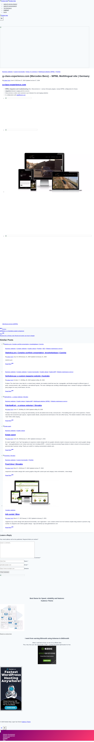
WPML (16, 324)
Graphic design (32, 348)
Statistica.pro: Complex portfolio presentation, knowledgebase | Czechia (35, 353)
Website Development (10, 4)
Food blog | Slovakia (14, 464)
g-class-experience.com (14, 85)
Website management (10, 6)
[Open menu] (1, 18)
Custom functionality (19, 71)
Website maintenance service (54, 348)
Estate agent (10, 435)
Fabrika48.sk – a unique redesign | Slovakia (23, 405)
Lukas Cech (7, 80)
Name (26, 561)
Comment (38, 557)
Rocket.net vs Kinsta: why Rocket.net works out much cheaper (17, 334)
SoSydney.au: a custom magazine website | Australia (27, 376)
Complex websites (22, 348)
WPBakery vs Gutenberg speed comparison (12, 330)
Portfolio (58, 71)
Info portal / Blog (12, 514)
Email (26, 565)
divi (3, 324)
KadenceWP (52, 372)
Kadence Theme (26, 722)
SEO (44, 348)
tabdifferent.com (21, 95)
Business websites (7, 71)
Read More (9, 364)
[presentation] (48, 344)
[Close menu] (0, 731)
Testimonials (8, 8)
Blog (5, 12)
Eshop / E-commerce (32, 71)
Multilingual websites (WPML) (47, 71)
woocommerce (9, 324)
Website (26, 568)
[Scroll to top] (1, 728)
